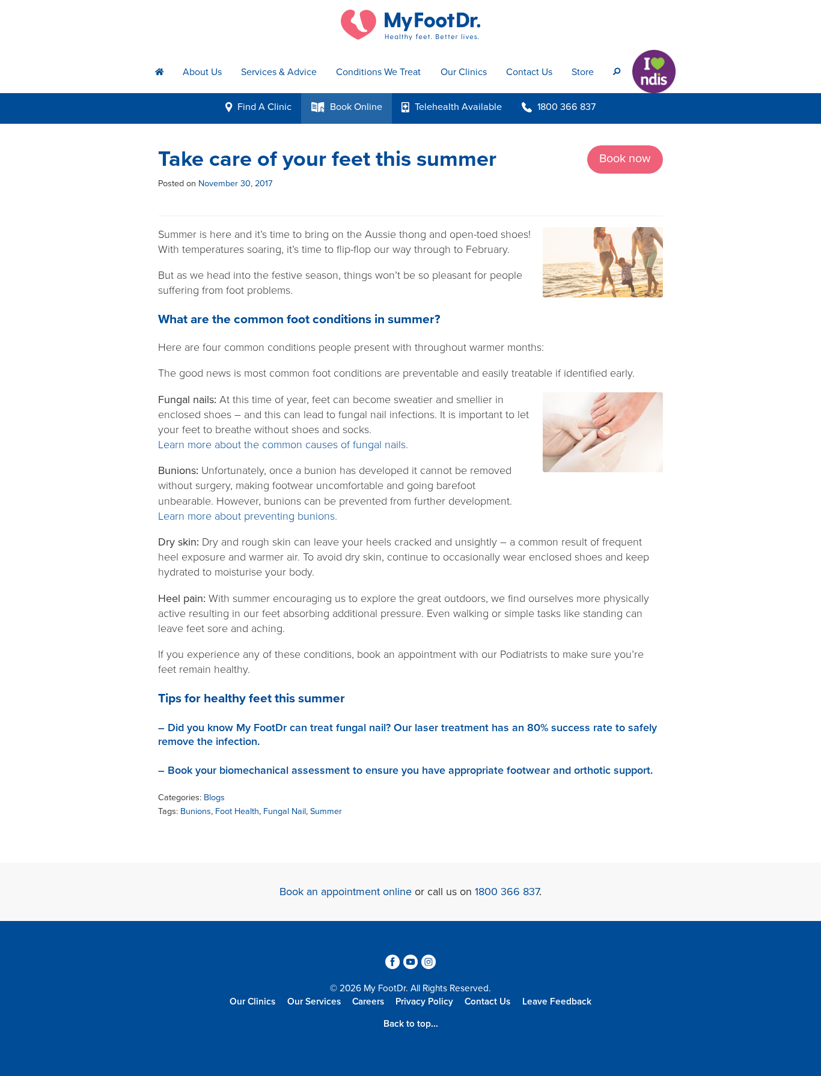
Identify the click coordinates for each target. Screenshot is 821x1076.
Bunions (195, 811)
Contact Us (529, 72)
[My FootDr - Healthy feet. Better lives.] (410, 25)
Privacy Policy (424, 1001)
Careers (368, 1001)
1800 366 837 (507, 891)
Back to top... (410, 1023)
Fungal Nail (284, 811)
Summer (326, 811)
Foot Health (237, 811)
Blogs (214, 797)
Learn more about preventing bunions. (247, 516)
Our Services (314, 1001)
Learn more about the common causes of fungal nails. (284, 444)
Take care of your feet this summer (327, 159)
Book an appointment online (345, 891)
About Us (202, 72)
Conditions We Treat (378, 72)
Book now (625, 158)
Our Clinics (464, 72)
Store (583, 72)
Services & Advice (279, 72)
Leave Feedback (556, 1001)
